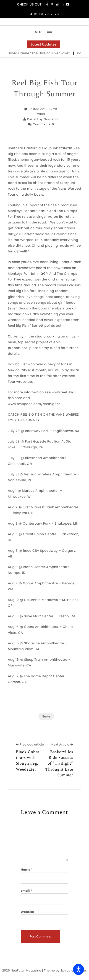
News (46, 716)
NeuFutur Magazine (26, 970)
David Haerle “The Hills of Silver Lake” (36, 53)
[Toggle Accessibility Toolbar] (78, 969)
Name (27, 869)
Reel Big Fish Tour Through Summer (44, 89)
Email (26, 891)
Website (27, 912)
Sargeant (51, 119)
